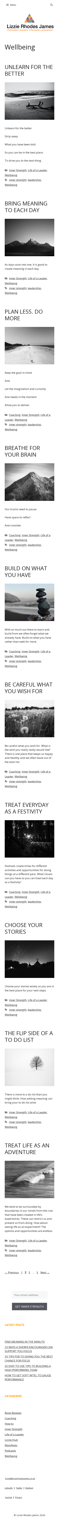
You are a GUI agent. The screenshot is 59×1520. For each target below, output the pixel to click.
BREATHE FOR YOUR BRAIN (22, 451)
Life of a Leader (37, 170)
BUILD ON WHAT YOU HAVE (26, 571)
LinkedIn (9, 1488)
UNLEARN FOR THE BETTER (29, 70)
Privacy (18, 1497)
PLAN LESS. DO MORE (24, 315)
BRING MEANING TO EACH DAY (26, 207)
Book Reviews (13, 1413)
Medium (29, 1488)
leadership (34, 180)
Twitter (19, 1488)
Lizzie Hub (11, 1440)
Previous (12, 1272)
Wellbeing (11, 175)
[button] (51, 5)
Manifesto (11, 1445)
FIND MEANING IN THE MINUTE (25, 1342)
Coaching (14, 415)
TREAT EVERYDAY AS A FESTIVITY (26, 808)
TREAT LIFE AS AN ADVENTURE (27, 1149)
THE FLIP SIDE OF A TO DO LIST (29, 1036)
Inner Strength (18, 170)
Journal (8, 1497)
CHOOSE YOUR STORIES (23, 928)
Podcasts (10, 1450)
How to (9, 1424)
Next (45, 1272)
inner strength (17, 180)
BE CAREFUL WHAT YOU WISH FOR (29, 688)
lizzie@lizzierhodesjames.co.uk (20, 1478)
